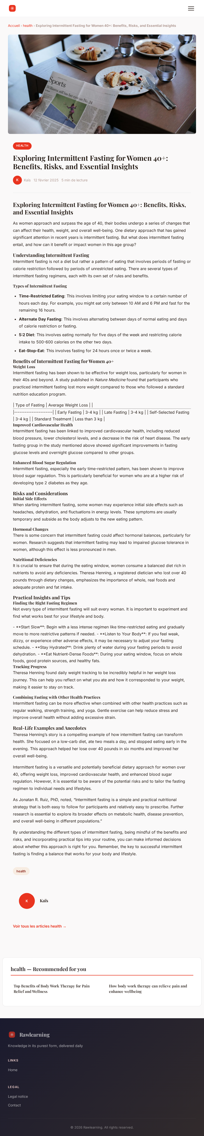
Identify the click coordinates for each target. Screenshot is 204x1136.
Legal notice (18, 1096)
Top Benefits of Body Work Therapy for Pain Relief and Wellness (52, 988)
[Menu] (191, 8)
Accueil (14, 26)
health (28, 26)
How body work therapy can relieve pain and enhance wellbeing (148, 988)
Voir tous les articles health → (39, 926)
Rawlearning (34, 1034)
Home (12, 1070)
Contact (14, 1105)
